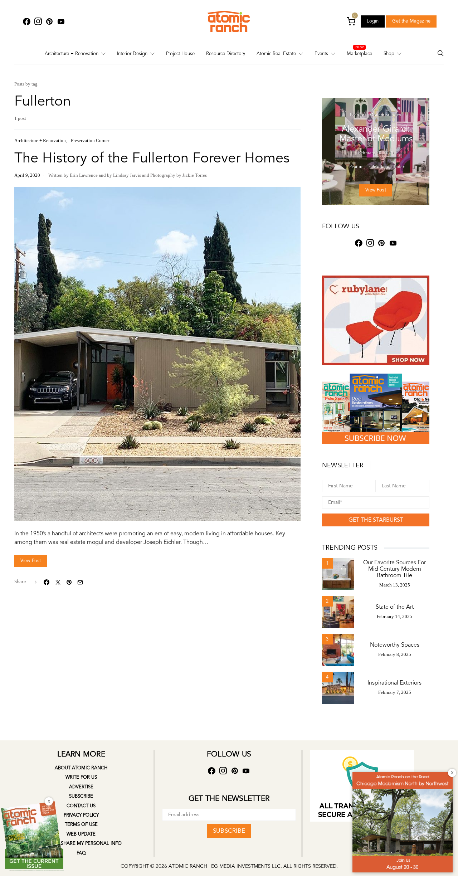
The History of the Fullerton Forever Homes (151, 158)
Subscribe (81, 796)
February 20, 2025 (376, 152)
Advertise (81, 787)
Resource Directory (225, 53)
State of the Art (395, 607)
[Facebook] (26, 21)
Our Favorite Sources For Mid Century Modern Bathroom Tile (394, 569)
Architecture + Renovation (71, 53)
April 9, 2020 (27, 175)
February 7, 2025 (394, 692)
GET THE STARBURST (376, 520)
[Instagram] (38, 21)
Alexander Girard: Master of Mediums (376, 134)
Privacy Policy (81, 815)
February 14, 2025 (394, 616)
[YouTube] (61, 21)
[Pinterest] (49, 21)
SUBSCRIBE (229, 831)
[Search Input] (440, 54)
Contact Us (81, 806)
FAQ (81, 853)
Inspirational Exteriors (394, 683)
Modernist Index (385, 114)
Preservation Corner (90, 140)
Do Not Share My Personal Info (81, 843)
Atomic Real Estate (276, 53)
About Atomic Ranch (81, 768)
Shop (389, 53)
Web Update (81, 834)
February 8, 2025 (394, 654)
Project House (180, 53)
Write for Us (81, 777)
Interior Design (132, 53)
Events (321, 53)
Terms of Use (81, 824)
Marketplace (359, 53)
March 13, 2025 (394, 585)
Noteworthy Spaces (394, 645)
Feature (357, 114)
